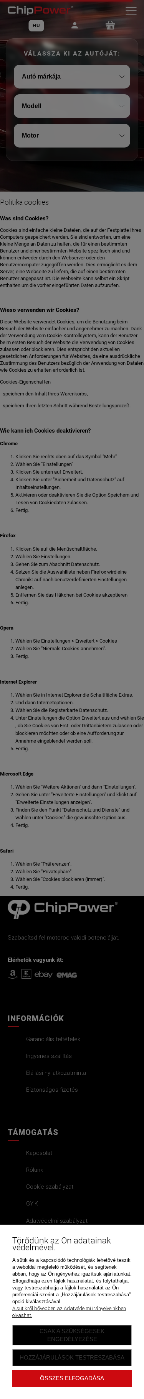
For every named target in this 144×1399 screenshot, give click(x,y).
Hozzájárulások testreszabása (72, 1357)
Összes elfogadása (72, 1378)
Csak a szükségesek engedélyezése (72, 1335)
